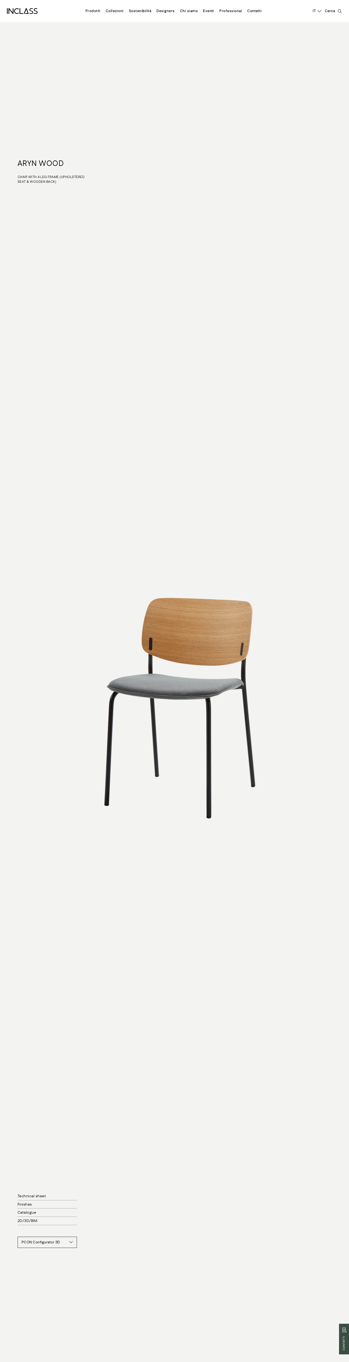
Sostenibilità (140, 11)
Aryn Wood (41, 163)
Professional (230, 11)
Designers (165, 11)
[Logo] (22, 11)
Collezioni (115, 11)
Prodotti (92, 11)
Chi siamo (189, 11)
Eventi (208, 11)
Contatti (254, 11)
